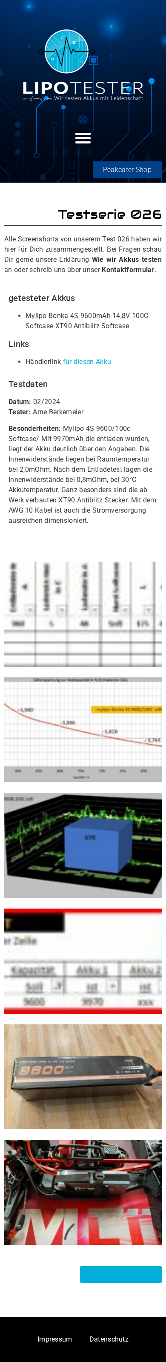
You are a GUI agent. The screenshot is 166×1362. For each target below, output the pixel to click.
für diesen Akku (87, 362)
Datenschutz (109, 1339)
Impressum (54, 1339)
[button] (83, 138)
